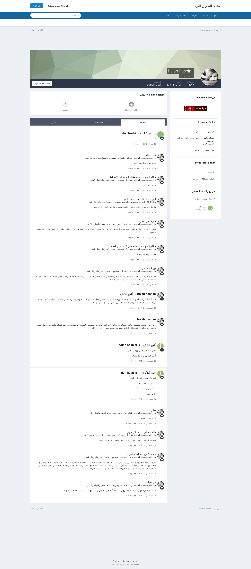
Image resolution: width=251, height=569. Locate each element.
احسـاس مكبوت (126, 158)
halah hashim (129, 133)
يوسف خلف (128, 224)
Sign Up (36, 6)
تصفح (216, 15)
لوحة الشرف (181, 15)
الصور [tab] (54, 122)
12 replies (129, 423)
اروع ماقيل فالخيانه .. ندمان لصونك (139, 199)
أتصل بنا (126, 561)
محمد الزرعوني (126, 435)
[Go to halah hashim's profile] (160, 157)
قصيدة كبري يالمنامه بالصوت (141, 454)
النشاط (205, 15)
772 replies (131, 284)
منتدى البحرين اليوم (207, 6)
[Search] (33, 15)
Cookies (116, 561)
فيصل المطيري (126, 457)
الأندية (168, 15)
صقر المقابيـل (127, 271)
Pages (194, 15)
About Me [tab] (98, 122)
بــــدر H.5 (202, 207)
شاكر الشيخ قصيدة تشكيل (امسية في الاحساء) (133, 177)
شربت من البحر (148, 221)
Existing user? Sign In (58, 6)
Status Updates (47, 15)
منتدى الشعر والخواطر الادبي (96, 158)
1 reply (133, 190)
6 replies (132, 237)
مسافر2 (129, 180)
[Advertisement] (168, 42)
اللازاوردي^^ (128, 413)
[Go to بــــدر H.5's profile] (210, 208)
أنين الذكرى (126, 294)
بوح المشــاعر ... (148, 268)
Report (137, 144)
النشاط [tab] (143, 122)
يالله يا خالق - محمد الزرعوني (141, 432)
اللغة (136, 561)
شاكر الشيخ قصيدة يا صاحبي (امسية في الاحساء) (132, 246)
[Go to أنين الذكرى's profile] (160, 346)
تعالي (153, 410)
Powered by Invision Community (125, 565)
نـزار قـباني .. (149, 155)
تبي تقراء (151, 482)
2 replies (132, 168)
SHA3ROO (149, 202)
